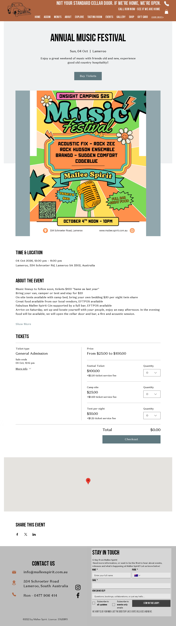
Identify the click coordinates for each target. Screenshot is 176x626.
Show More (23, 324)
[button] (166, 11)
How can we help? (98, 591)
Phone (135, 570)
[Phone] (166, 3)
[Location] (14, 582)
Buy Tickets (88, 76)
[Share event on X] (25, 534)
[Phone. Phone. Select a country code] (137, 575)
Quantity (148, 365)
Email (95, 580)
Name (95, 570)
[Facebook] (77, 595)
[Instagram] (77, 587)
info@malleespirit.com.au (46, 572)
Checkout (131, 439)
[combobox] (152, 372)
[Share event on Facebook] (17, 534)
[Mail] (14, 572)
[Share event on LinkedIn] (34, 534)
